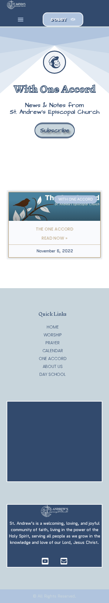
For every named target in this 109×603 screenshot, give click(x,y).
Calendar (52, 350)
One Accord (53, 358)
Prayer (52, 342)
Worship (53, 335)
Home (53, 327)
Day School (52, 374)
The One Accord (55, 229)
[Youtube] (45, 561)
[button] (20, 19)
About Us (53, 366)
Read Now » (54, 238)
